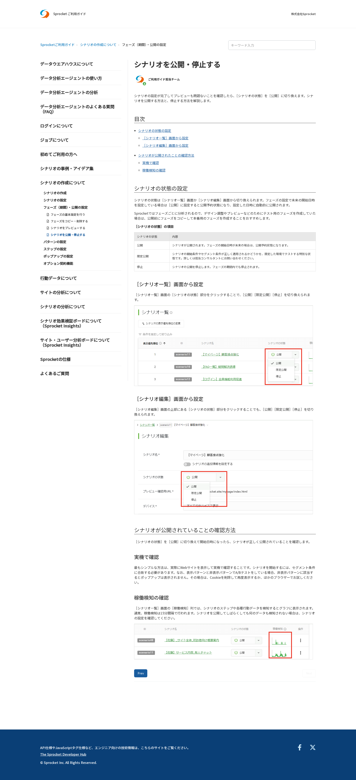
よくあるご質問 (54, 373)
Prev (141, 673)
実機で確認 (150, 162)
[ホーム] (44, 14)
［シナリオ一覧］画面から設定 (165, 137)
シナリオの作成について (98, 44)
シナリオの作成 (55, 192)
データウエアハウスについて (66, 64)
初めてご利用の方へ (58, 154)
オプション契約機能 (58, 263)
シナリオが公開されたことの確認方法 (166, 155)
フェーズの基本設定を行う (68, 214)
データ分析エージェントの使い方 (71, 78)
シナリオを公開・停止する (68, 235)
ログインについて (56, 126)
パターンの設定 (54, 241)
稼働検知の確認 (153, 170)
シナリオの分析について (62, 306)
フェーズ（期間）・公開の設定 (144, 44)
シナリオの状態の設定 (154, 130)
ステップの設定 (55, 248)
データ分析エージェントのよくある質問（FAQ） (77, 109)
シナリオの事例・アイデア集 (67, 168)
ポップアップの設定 (58, 256)
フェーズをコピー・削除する (69, 221)
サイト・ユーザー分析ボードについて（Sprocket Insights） (75, 342)
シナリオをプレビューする (68, 228)
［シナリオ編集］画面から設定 (165, 145)
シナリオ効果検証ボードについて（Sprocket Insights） (71, 323)
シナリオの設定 (55, 200)
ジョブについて (54, 140)
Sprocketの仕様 (55, 359)
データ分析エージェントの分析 (69, 92)
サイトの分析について (60, 292)
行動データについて (58, 278)
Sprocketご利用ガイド (57, 44)
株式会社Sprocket (303, 14)
